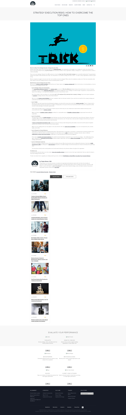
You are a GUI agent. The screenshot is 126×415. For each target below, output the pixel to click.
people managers (47, 117)
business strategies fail (69, 84)
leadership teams (57, 69)
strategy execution (80, 103)
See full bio (57, 167)
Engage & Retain (71, 398)
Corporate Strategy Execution (42, 172)
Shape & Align (58, 395)
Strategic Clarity (52, 172)
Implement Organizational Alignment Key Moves (35, 400)
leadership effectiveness (49, 90)
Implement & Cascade (47, 396)
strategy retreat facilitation (44, 98)
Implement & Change (59, 396)
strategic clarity (54, 89)
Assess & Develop (71, 396)
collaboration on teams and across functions (41, 134)
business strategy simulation (42, 84)
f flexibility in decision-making (73, 112)
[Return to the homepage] (32, 6)
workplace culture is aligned (46, 112)
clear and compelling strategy (58, 152)
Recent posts (56, 176)
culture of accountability (75, 138)
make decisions (51, 144)
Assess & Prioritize (59, 393)
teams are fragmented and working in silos (41, 122)
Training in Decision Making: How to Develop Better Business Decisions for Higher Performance (39, 198)
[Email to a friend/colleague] (90, 66)
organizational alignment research (41, 89)
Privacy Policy (76, 407)
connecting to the (44, 138)
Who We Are (64, 4)
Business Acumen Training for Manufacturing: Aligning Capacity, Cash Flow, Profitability (39, 259)
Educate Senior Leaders (35, 393)
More (47, 350)
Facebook (83, 407)
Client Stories (77, 4)
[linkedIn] (92, 66)
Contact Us (89, 4)
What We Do (57, 4)
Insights (71, 4)
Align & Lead (45, 395)
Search (94, 4)
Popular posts (69, 176)
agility (66, 133)
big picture (50, 138)
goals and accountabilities (70, 126)
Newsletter (69, 407)
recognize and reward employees (44, 137)
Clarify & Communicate (47, 393)
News (84, 4)
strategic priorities (47, 109)
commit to (35, 95)
